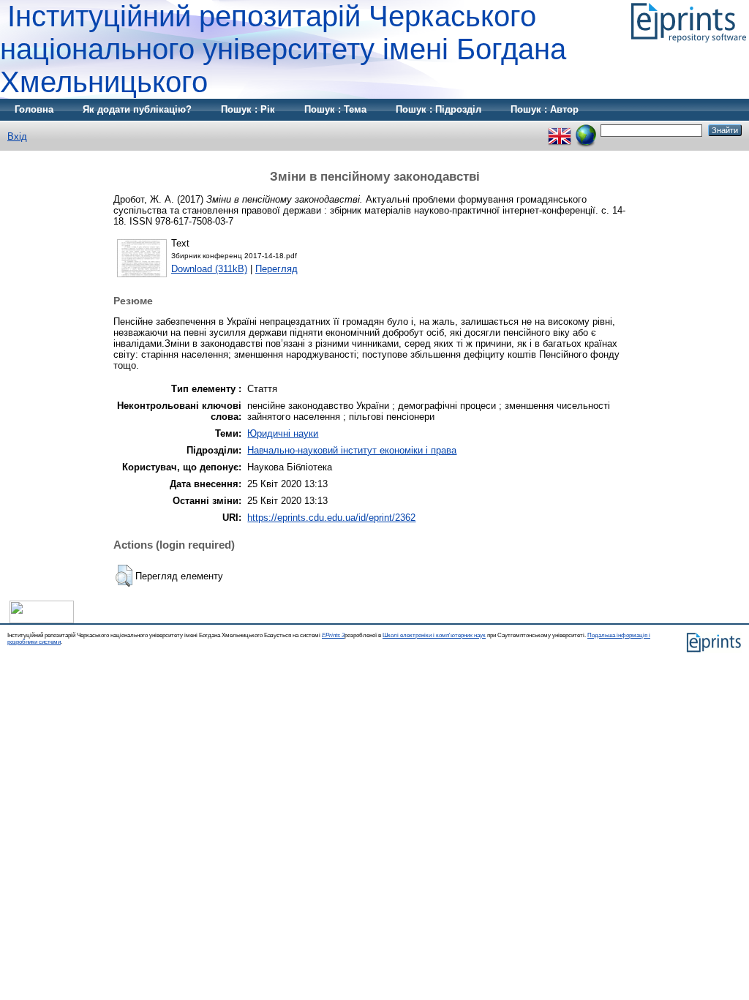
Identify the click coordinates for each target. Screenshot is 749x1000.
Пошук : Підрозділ (438, 109)
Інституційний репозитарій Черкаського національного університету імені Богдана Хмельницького (283, 49)
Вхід (17, 136)
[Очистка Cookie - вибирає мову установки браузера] (586, 129)
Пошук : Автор (545, 109)
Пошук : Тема (335, 109)
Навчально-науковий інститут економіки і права (351, 450)
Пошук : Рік (248, 109)
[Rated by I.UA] (42, 619)
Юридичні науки (282, 433)
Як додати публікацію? (137, 109)
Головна (34, 109)
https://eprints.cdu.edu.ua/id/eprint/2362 (331, 517)
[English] (559, 129)
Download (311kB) (209, 268)
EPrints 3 (333, 635)
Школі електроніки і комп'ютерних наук (434, 635)
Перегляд (276, 268)
